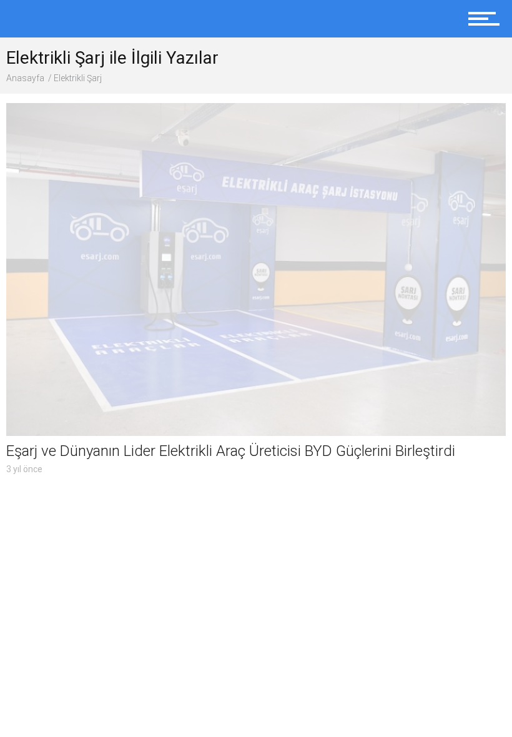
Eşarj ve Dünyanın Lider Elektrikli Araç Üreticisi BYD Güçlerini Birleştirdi (230, 451)
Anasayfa (25, 78)
